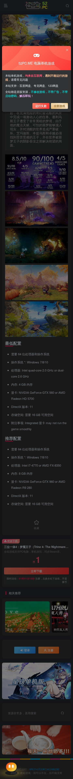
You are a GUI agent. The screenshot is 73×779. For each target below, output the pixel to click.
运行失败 (41, 106)
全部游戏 (59, 106)
